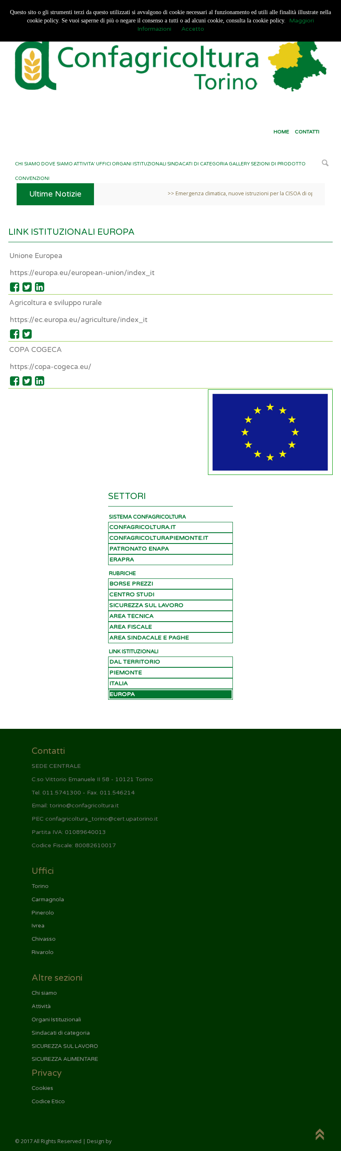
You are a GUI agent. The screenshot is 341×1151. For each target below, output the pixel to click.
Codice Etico (48, 1101)
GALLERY (239, 164)
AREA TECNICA (131, 616)
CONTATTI (307, 132)
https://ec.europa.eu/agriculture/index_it (79, 319)
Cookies (42, 1088)
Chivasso (44, 939)
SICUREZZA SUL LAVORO (146, 605)
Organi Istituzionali (56, 1019)
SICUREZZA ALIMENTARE (65, 1059)
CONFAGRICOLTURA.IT (142, 527)
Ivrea (38, 925)
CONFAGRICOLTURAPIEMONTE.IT (158, 537)
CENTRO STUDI (131, 594)
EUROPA (122, 694)
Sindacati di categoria (61, 1033)
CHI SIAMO (27, 164)
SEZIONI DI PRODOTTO (278, 164)
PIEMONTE (125, 672)
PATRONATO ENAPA (139, 548)
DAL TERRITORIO (134, 661)
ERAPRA (121, 559)
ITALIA (118, 683)
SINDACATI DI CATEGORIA (197, 164)
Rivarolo (43, 952)
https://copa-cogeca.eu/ (50, 366)
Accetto (192, 28)
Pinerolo (43, 913)
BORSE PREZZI (131, 583)
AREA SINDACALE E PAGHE (149, 637)
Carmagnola (48, 899)
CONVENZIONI (32, 178)
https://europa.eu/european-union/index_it (82, 272)
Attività (41, 1006)
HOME (281, 132)
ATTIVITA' (84, 164)
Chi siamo (44, 993)
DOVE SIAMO (57, 164)
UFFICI (103, 164)
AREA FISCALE (130, 626)
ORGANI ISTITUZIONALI (139, 164)
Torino (40, 886)
